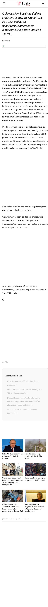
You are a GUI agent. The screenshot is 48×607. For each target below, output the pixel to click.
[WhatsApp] (28, 41)
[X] (17, 41)
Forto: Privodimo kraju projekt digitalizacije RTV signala (33, 456)
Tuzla (26, 228)
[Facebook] (12, 41)
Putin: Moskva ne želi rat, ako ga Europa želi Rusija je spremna (12, 456)
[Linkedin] (33, 41)
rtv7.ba (5, 362)
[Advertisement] (24, 177)
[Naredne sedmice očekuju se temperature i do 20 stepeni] (35, 469)
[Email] (42, 428)
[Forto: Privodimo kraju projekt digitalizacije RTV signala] (35, 445)
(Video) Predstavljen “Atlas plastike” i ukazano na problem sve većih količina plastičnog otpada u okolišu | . (23, 401)
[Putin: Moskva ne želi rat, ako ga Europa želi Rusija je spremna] (12, 445)
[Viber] (22, 41)
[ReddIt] (44, 41)
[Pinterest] (38, 41)
